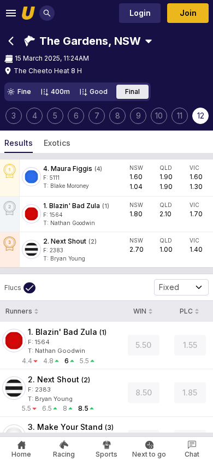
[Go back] (10, 41)
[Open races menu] (148, 41)
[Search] (47, 13)
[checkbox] (20, 287)
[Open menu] (10, 13)
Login (140, 12)
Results (18, 142)
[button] (82, 41)
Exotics (57, 142)
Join (188, 12)
